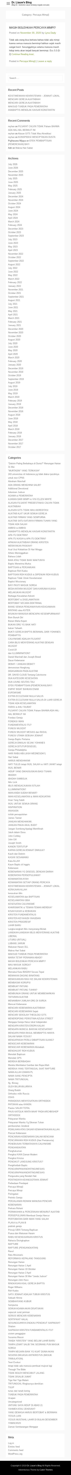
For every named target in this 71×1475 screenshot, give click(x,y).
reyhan (11, 126)
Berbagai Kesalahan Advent (21, 596)
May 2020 (13, 350)
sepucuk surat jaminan (19, 1312)
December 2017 (15, 440)
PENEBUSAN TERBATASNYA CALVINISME (29, 1144)
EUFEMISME (14, 692)
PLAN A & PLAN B (17, 1222)
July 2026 (12, 164)
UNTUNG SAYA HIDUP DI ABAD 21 (25, 1405)
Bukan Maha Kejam (17, 621)
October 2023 (14, 232)
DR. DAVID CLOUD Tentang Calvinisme (27, 675)
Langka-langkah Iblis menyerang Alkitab (27, 929)
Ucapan (11, 1398)
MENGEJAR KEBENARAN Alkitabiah (26, 1047)
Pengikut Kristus (16, 1158)
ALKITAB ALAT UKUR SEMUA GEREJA (27, 513)
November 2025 (15, 175)
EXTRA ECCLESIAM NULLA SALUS (25, 696)
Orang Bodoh (14, 1090)
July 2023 (12, 239)
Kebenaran (13, 868)
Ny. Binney (13, 1083)
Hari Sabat (13, 757)
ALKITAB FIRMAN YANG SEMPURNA (26, 517)
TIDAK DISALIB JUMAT (19, 1376)
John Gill (12, 839)
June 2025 (13, 182)
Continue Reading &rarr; (23, 54)
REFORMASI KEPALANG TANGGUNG (27, 1258)
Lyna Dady (50, 32)
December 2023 (15, 229)
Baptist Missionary (17, 581)
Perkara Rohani (15, 1208)
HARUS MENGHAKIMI (19, 760)
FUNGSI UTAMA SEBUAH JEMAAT (25, 735)
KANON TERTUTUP (18, 846)
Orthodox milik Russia (18, 1093)
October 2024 (14, 203)
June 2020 (13, 347)
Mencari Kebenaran (17, 1004)
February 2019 (15, 400)
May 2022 (13, 275)
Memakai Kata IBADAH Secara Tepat (26, 972)
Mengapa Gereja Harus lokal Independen (27, 1022)
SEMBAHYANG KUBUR (19, 1301)
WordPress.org (15, 1454)
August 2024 (14, 207)
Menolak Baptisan (16, 1054)
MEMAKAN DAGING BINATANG (24, 975)
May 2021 (13, 311)
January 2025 (14, 193)
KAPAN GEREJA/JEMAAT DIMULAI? (26, 850)
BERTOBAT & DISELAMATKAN (23, 599)
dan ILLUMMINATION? (19, 653)
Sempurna (13, 1305)
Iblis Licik (12, 782)
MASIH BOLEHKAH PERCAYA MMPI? (27, 961)
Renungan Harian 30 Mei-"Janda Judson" (27, 1276)
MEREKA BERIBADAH (19, 1061)
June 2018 (13, 418)
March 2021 (13, 318)
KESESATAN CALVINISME (21, 904)
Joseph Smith (14, 843)
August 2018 (14, 415)
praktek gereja (15, 1226)
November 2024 (15, 200)
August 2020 (14, 339)
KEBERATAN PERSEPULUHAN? (24, 875)
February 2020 (15, 361)
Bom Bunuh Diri (15, 617)
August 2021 (14, 300)
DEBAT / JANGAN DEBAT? (21, 664)
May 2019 (13, 393)
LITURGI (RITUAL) (17, 939)
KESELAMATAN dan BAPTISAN (24, 897)
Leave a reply (45, 61)
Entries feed (14, 1446)
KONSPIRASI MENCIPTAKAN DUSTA (36, 137)
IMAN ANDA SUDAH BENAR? (22, 793)
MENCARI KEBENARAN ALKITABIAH (26, 1008)
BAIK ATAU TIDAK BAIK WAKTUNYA (26, 560)
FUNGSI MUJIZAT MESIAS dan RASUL (27, 732)
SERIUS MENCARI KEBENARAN (24, 1315)
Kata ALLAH (14, 861)
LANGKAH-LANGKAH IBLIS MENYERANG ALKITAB (33, 932)
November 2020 (15, 332)
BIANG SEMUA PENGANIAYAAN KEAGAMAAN (31, 607)
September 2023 (16, 236)
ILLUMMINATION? (17, 789)
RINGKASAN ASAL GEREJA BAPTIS (26, 1283)
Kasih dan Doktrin (16, 854)
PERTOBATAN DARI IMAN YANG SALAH (28, 1219)
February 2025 (15, 189)
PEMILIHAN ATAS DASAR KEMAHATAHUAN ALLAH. (34, 1129)
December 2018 (15, 407)
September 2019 (16, 379)
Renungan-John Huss (18, 1280)
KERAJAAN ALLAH (17, 889)
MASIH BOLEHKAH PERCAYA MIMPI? (32, 27)
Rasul (11, 1251)
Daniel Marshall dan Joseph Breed (24, 657)
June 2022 (13, 271)
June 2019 (13, 390)
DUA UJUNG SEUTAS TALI (21, 682)
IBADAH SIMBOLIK (17, 778)
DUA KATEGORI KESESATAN (23, 678)
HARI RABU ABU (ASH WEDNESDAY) (27, 753)
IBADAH (12, 775)
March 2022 (13, 279)
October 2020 (14, 336)
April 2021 (13, 314)
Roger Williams (15, 1287)
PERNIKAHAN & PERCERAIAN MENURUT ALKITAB (34, 1212)
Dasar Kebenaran (16, 660)
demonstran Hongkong (19, 667)
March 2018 (13, 429)
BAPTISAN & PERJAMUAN (21, 567)
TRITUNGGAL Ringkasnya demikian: (26, 1383)
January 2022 (14, 286)
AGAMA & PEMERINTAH (20, 495)
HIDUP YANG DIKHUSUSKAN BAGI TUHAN (29, 771)
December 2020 (15, 329)
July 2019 (12, 386)
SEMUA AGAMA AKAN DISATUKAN (25, 1308)
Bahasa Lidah (14, 556)
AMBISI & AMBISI (17, 528)
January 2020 (14, 364)
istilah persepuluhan (17, 814)
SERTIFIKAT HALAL (18, 1319)
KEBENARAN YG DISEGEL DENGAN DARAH (30, 871)
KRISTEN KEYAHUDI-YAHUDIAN (24, 918)
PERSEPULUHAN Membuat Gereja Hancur (29, 1215)
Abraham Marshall (16, 481)
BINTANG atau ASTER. (19, 610)
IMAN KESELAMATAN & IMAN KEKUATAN (29, 796)
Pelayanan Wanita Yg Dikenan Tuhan (26, 1122)
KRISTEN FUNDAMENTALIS (22, 914)
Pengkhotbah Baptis (17, 1165)
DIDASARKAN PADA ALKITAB (23, 671)
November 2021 (15, 289)
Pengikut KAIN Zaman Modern (22, 1154)
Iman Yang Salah (16, 800)
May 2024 (13, 214)
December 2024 (15, 196)
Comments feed (15, 1450)
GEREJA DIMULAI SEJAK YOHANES (26, 743)
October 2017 (14, 447)
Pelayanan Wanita (16, 1119)
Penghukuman (15, 1151)
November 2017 (15, 443)
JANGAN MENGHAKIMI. (20, 821)
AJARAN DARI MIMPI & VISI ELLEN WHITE (30, 499)
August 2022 (14, 264)
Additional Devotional (18, 488)
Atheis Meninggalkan (18, 553)
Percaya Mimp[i (27, 61)
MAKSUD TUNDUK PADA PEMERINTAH (28, 106)
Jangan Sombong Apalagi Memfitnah (25, 829)
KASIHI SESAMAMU (18, 857)
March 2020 (13, 357)
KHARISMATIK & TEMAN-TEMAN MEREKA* (30, 907)
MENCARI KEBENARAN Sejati (23, 1011)
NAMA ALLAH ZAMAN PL (20, 1072)
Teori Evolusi (14, 1362)
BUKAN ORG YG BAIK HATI (22, 624)
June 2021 (13, 307)
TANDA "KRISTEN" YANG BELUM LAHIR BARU (31, 1341)
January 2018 (14, 436)
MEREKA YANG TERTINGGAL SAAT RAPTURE (31, 1068)
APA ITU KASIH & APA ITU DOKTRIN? (27, 538)
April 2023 (13, 250)
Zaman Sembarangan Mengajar (23, 1427)
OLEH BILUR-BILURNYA (20, 1086)
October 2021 (14, 293)
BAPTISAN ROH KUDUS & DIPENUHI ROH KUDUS (33, 574)
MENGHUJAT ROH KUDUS (21, 1051)
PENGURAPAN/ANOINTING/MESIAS (26, 1169)
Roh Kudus (13, 1290)
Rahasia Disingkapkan (18, 1240)
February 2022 (15, 282)
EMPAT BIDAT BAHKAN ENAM (23, 689)
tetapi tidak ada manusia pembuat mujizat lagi (30, 1366)
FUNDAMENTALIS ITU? (19, 725)
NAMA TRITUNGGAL (18, 1079)
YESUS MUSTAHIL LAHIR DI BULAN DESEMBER (32, 1419)
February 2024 (15, 225)
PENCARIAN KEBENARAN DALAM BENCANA (31, 1136)
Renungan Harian (16, 1262)
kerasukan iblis (15, 893)
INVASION (13, 810)
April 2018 (13, 425)
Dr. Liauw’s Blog (22, 2)
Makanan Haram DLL (18, 947)
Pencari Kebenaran (17, 1133)
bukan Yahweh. (15, 628)
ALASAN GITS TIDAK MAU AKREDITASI (28, 510)
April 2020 (13, 354)
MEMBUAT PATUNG (18, 986)
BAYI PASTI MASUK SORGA (22, 585)
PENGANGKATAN (17, 1147)
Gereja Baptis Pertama (19, 739)
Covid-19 (12, 649)
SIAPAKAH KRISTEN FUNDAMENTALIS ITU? (30, 1330)
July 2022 (12, 268)
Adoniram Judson (16, 492)
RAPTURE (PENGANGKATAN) (23, 1247)
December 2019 (15, 368)
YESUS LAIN (14, 1416)
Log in (11, 1443)
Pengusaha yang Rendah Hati (22, 1176)
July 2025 (12, 178)
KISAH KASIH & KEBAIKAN (22, 911)
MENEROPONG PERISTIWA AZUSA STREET (30, 1018)
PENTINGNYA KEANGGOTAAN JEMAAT (28, 1179)
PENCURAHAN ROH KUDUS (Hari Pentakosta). (31, 1140)
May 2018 (13, 422)
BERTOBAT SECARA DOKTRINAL (25, 603)
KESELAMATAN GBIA (19, 900)
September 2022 (16, 261)
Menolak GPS (14, 1058)
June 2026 (13, 168)
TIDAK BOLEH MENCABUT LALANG (26, 1373)
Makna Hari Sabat (24, 148)
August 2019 (14, 382)
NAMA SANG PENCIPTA (20, 1076)
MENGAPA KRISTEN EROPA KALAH (26, 1025)
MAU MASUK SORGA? (19, 965)
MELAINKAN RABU (17, 968)
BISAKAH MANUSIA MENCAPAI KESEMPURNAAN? (34, 614)
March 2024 (13, 221)
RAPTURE (13, 1244)
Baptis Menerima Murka (19, 563)
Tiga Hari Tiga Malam (18, 1380)
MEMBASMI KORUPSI (19, 982)
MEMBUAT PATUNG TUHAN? (22, 990)
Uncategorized (15, 1401)
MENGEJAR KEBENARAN (21, 1043)
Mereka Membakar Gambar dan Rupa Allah (28, 1065)
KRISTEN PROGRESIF (19, 922)
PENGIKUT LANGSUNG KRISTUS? (25, 1161)
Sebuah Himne (15, 1298)
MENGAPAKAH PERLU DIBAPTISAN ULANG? (31, 1040)
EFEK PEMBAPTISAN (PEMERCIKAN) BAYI (30, 685)
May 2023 (13, 246)
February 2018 (15, 432)
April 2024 (13, 218)
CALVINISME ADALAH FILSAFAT (24, 639)
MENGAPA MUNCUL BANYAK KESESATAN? (30, 1029)
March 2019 (13, 397)
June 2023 (13, 243)
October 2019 (14, 375)
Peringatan (13, 1194)
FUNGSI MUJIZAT (17, 728)
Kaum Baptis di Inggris (19, 864)
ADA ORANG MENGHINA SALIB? (24, 485)
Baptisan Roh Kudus (18, 571)
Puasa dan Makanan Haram (21, 1233)
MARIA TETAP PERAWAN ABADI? (25, 957)
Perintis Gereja (15, 1197)
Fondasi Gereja (15, 717)
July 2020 (12, 343)
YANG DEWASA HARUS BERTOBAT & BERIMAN (32, 1412)
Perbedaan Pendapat (18, 1183)
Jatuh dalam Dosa (16, 832)
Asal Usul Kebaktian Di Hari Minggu (25, 549)
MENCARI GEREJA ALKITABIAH (24, 99)
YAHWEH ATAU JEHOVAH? (21, 1409)
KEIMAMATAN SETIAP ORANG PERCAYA (29, 882)
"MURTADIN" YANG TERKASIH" (24, 470)
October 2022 (14, 257)
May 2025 (13, 185)
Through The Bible (17, 1369)
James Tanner (15, 818)
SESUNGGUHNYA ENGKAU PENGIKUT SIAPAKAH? (34, 1323)
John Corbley (14, 836)
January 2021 (14, 325)
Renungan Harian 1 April (19, 1265)
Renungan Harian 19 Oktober (22, 1269)
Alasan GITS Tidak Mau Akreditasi (34, 133)
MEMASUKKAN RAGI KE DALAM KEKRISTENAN (32, 979)
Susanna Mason (16, 1337)
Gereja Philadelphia (17, 750)
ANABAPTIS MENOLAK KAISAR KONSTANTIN (31, 110)
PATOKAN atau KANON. (20, 1104)
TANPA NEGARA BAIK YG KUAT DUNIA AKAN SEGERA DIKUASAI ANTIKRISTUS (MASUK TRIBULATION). (31, 1355)
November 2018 (15, 411)
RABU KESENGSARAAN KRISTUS (25, 1237)
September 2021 (16, 297)
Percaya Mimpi (15, 1190)
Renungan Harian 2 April (19, 1273)
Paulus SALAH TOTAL (19, 1108)
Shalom (11, 1326)
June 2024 (13, 210)
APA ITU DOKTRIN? (18, 535)
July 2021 (12, 304)
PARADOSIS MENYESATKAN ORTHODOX (29, 1101)
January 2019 (14, 404)
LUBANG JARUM (16, 943)
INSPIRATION (15, 807)
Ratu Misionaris (15, 1255)
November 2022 (15, 254)
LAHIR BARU (14, 925)
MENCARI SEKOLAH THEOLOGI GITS (27, 1015)
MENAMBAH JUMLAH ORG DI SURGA (27, 1000)
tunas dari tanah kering (19, 1391)
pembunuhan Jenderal (18, 1126)
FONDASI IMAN (16, 721)
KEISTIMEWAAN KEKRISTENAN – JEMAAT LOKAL (34, 96)
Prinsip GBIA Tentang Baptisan (23, 1230)
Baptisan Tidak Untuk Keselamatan (25, 578)
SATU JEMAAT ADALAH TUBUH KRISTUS (29, 1294)
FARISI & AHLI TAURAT (19, 707)
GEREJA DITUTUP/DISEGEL (22, 746)
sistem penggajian (16, 1333)
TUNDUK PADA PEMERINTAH (23, 1394)
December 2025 (15, 171)
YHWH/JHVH (14, 1423)
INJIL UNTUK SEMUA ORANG (23, 803)
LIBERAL (12, 936)
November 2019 (15, 372)
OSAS (11, 1097)
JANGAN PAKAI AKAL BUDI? (22, 825)
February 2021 (15, 322)
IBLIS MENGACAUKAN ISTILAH (24, 785)
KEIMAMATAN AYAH (18, 879)
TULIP (11, 1387)
